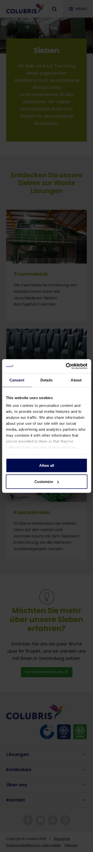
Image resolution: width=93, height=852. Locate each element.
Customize (43, 481)
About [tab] (76, 380)
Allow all (46, 465)
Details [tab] (46, 380)
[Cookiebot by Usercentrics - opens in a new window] (66, 366)
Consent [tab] (16, 380)
